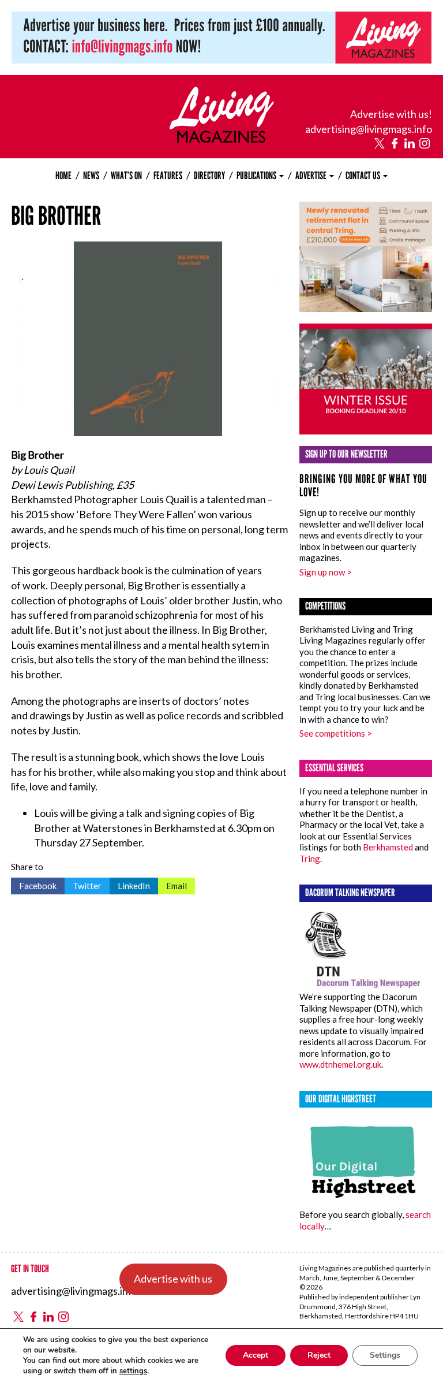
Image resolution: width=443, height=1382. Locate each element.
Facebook (34, 884)
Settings (385, 1355)
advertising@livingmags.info (368, 128)
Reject (319, 1355)
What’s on (126, 175)
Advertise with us (173, 1278)
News (91, 175)
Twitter (83, 884)
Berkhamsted (388, 847)
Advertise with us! (391, 113)
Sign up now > (325, 572)
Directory (209, 175)
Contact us (364, 175)
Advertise (311, 175)
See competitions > (335, 733)
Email (172, 884)
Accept (255, 1355)
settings (133, 1371)
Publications (257, 175)
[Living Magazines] (222, 138)
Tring (309, 858)
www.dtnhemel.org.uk (340, 1064)
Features (167, 175)
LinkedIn (130, 884)
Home (63, 175)
